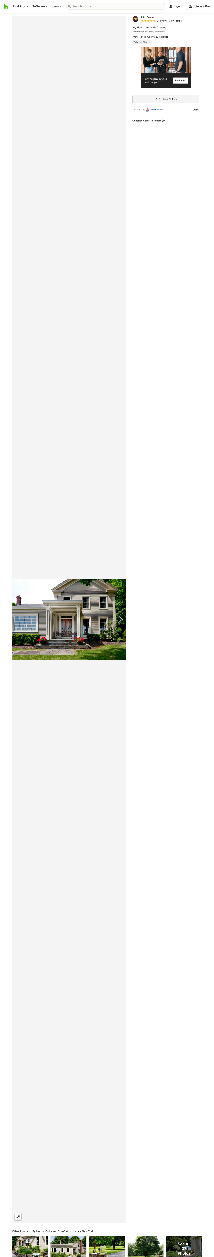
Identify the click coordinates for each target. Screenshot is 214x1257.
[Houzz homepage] (6, 6)
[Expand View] (18, 1216)
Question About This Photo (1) (148, 120)
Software (38, 6)
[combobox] (115, 6)
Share (62, 1216)
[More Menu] (119, 1216)
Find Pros (19, 6)
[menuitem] (20, 6)
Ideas (55, 6)
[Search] (69, 6)
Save (80, 1216)
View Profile (175, 21)
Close (196, 109)
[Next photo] (120, 619)
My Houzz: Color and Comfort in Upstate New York (63, 1231)
